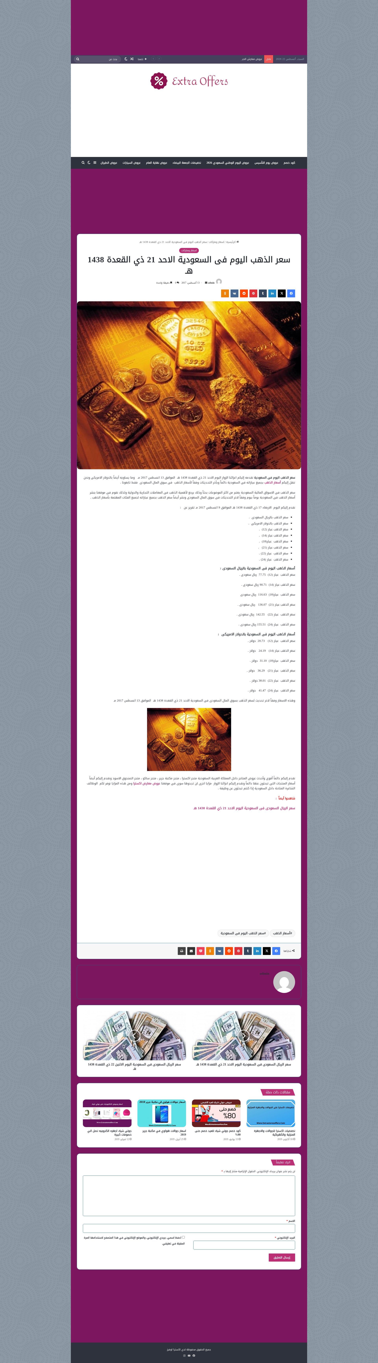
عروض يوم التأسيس (266, 162)
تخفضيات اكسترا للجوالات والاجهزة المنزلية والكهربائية (274, 1132)
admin (211, 283)
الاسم (290, 1220)
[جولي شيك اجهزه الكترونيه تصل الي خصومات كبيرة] (107, 1113)
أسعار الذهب (281, 933)
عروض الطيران (109, 162)
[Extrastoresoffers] (189, 80)
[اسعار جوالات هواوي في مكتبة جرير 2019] (161, 1113)
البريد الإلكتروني (285, 1237)
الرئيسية (231, 241)
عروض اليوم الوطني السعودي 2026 (228, 162)
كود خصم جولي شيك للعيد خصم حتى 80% (218, 1132)
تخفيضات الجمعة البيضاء (187, 162)
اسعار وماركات (216, 241)
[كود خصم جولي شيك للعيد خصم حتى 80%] (216, 1113)
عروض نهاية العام (156, 162)
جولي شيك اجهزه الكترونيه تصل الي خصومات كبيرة (109, 1132)
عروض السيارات (132, 162)
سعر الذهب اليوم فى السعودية (242, 933)
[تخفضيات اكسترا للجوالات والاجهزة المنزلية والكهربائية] (270, 1113)
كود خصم (289, 162)
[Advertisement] (189, 27)
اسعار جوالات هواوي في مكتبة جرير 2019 (164, 1132)
